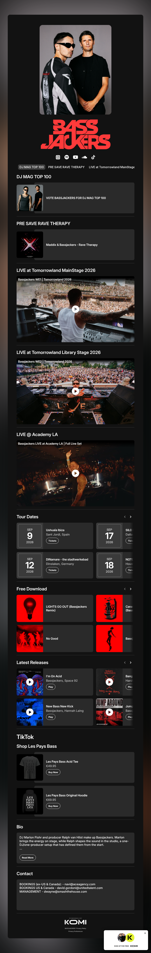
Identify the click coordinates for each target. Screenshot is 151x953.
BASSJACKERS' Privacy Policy (75, 928)
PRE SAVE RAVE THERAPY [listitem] (66, 167)
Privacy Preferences (76, 931)
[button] (75, 921)
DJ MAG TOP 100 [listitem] (32, 167)
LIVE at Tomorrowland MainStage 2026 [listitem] (116, 167)
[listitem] (58, 157)
